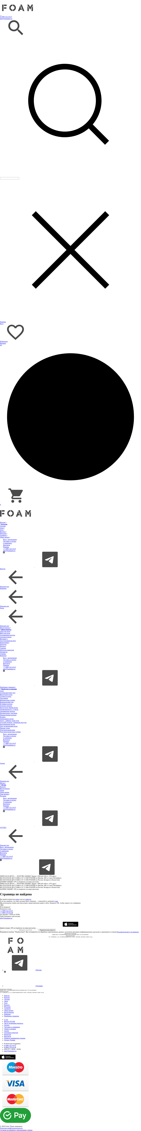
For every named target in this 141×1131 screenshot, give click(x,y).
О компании (7, 543)
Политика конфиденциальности (11, 1128)
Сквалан (3, 648)
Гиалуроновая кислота (8, 641)
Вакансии (7, 1034)
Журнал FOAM (9, 1021)
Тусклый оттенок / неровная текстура (13, 722)
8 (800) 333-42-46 (10, 1047)
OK (2, 905)
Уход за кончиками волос (9, 726)
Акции (2, 763)
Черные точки (5, 728)
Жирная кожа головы (7, 700)
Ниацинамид (4, 642)
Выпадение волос (6, 694)
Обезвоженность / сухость (9, 709)
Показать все (4, 586)
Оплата (6, 1025)
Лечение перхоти (6, 706)
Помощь (3, 322)
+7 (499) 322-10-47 (9, 549)
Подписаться (47, 930)
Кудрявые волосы (6, 704)
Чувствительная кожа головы (10, 732)
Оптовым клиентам (11, 1033)
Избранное (4, 341)
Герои (2, 790)
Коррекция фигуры (7, 702)
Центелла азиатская (7, 650)
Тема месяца (4, 794)
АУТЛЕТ (3, 827)
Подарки (3, 796)
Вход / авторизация (10, 539)
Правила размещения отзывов (14, 1038)
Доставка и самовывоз (12, 1027)
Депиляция (4, 698)
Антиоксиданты (5, 637)
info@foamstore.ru (6, 19)
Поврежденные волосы (8, 715)
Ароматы (3, 535)
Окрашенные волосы (7, 711)
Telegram (38, 970)
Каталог (3, 522)
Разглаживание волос (7, 724)
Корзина (3, 344)
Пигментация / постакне (8, 713)
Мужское (3, 533)
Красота (3, 787)
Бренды (2, 569)
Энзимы (3, 654)
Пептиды (3, 644)
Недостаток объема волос (9, 708)
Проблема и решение (7, 687)
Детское (3, 526)
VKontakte (39, 986)
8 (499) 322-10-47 (6, 17)
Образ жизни (5, 537)
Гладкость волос (5, 696)
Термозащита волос (7, 719)
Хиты (2, 608)
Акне (2, 691)
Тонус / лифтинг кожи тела (9, 721)
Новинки (3, 588)
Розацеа (2, 717)
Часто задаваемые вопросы (13, 1023)
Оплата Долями (9, 1040)
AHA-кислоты (5, 631)
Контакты (6, 545)
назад (18, 899)
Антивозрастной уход (7, 693)
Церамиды (3, 652)
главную (28, 899)
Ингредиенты (5, 628)
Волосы (3, 532)
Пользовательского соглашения (127, 932)
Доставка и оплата (9, 541)
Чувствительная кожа (7, 730)
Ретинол (3, 646)
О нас (6, 1019)
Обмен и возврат (10, 1029)
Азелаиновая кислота (7, 635)
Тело (2, 530)
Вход (2, 324)
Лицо (2, 528)
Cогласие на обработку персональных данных (16, 1130)
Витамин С (4, 639)
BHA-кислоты (5, 633)
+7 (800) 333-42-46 (6, 913)
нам (56, 901)
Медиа (2, 783)
